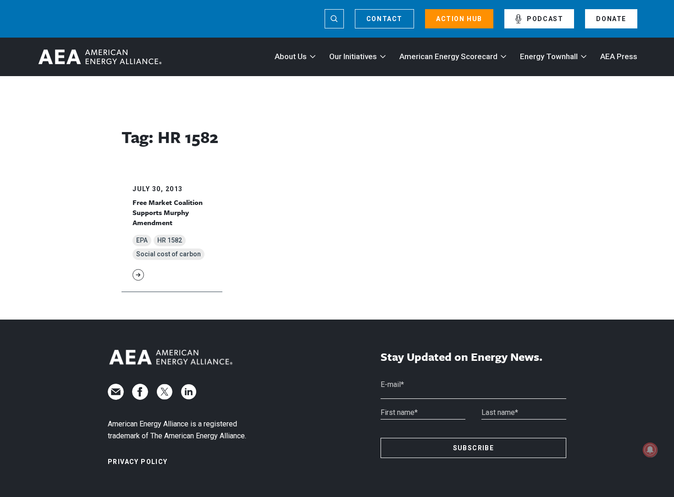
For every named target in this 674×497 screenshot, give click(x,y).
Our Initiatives (353, 56)
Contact (384, 18)
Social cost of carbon (168, 254)
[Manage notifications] (650, 449)
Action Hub (459, 18)
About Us (291, 56)
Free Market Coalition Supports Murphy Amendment (168, 212)
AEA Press (618, 56)
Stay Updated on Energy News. (461, 356)
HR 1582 (169, 240)
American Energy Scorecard (448, 56)
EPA (142, 240)
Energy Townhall (549, 56)
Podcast (545, 18)
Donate (611, 18)
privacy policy (138, 461)
